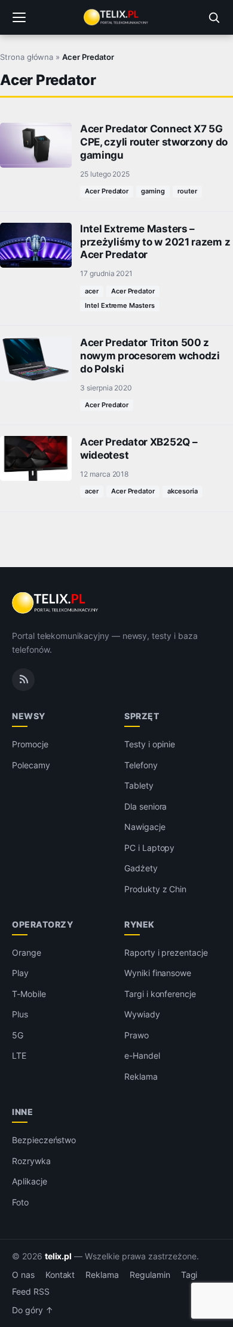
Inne (22, 1112)
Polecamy (31, 765)
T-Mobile (29, 994)
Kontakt (60, 1275)
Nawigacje (144, 827)
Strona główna (26, 57)
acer (92, 291)
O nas (23, 1275)
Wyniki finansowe (157, 973)
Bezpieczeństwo (44, 1140)
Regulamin (150, 1275)
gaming (153, 191)
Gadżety (141, 868)
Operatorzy (42, 924)
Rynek (139, 924)
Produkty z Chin (155, 889)
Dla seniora (145, 806)
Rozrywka (31, 1161)
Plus (20, 1014)
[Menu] (19, 17)
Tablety (139, 785)
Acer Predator (106, 191)
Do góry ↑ (32, 1310)
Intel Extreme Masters (120, 305)
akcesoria (182, 491)
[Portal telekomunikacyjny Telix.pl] (116, 17)
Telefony (141, 765)
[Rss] (23, 679)
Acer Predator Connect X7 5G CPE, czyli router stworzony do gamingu (154, 142)
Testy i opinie (149, 744)
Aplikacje (29, 1181)
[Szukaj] (214, 17)
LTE (19, 1055)
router (187, 191)
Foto (20, 1202)
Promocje (30, 744)
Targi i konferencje (160, 994)
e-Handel (142, 1055)
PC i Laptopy (149, 848)
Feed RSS (31, 1291)
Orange (26, 952)
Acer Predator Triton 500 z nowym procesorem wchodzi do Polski (150, 356)
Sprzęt (141, 716)
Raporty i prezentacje (166, 952)
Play (20, 973)
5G (17, 1035)
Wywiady (142, 1014)
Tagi (189, 1275)
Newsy (28, 716)
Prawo (136, 1035)
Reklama (141, 1076)
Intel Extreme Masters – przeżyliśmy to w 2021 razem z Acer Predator (155, 242)
